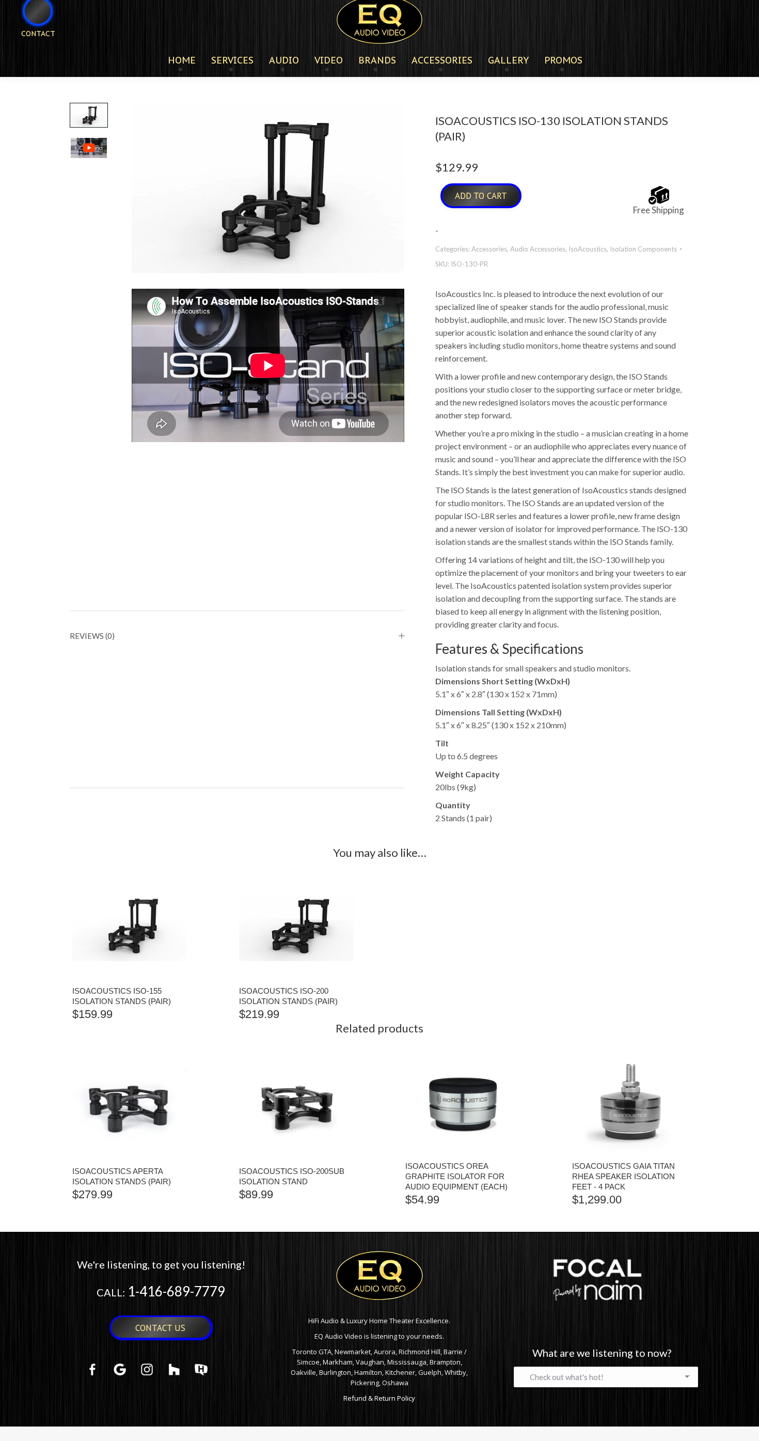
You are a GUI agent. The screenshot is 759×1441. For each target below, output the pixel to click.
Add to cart (481, 195)
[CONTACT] (31, 50)
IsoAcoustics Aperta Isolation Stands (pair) (121, 1176)
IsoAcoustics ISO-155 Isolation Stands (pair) (121, 996)
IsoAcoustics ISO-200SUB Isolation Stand (291, 1176)
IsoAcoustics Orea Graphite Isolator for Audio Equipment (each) (456, 1176)
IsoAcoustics (587, 249)
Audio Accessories (537, 249)
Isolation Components (643, 249)
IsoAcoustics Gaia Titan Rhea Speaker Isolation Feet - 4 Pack (623, 1176)
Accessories (489, 249)
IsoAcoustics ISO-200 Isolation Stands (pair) (288, 996)
